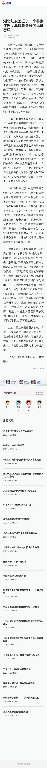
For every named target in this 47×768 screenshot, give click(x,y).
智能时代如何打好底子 (13, 445)
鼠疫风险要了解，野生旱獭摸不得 (19, 683)
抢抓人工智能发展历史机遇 (15, 712)
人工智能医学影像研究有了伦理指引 (20, 491)
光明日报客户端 (13, 35)
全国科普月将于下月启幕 (14, 562)
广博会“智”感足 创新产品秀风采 (18, 431)
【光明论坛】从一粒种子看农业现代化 (21, 655)
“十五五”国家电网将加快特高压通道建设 (22, 459)
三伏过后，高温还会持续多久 (16, 669)
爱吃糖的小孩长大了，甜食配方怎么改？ (22, 697)
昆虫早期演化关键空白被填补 (16, 519)
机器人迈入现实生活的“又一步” (18, 505)
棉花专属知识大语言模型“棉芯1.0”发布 (21, 607)
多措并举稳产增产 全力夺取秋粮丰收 (20, 533)
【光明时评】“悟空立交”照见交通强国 (21, 547)
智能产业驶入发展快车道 (14, 576)
